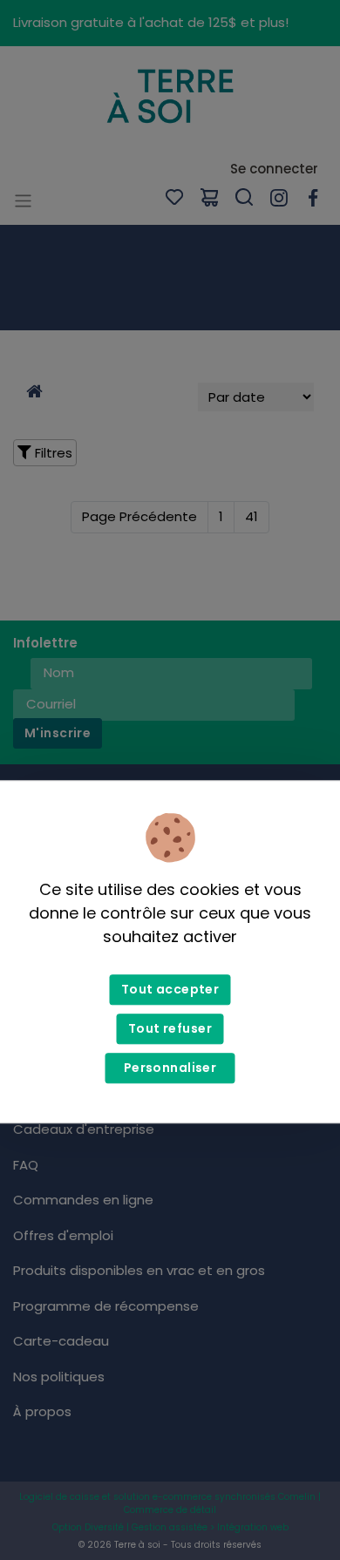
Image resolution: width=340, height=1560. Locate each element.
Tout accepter (170, 990)
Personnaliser (170, 1068)
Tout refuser (170, 1029)
